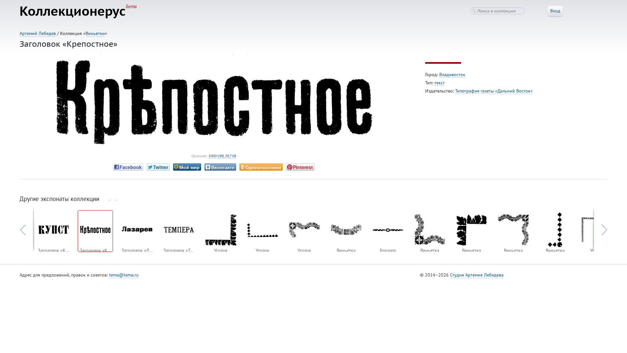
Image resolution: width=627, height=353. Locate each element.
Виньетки (95, 33)
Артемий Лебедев (38, 33)
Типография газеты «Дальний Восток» (494, 91)
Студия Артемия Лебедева (477, 275)
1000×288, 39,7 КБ (222, 156)
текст (439, 83)
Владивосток (452, 74)
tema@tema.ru (124, 275)
